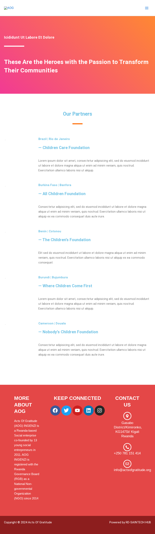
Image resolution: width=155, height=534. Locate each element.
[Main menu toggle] (146, 8)
